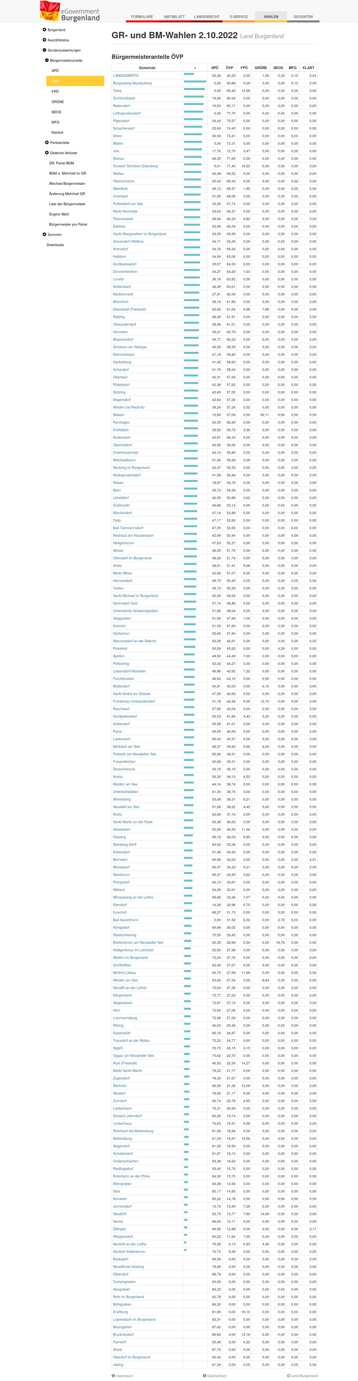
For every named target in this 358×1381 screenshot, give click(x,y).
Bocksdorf (120, 1258)
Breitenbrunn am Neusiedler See (138, 942)
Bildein (118, 143)
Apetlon (119, 655)
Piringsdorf (121, 882)
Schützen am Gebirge (130, 346)
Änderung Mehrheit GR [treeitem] (67, 193)
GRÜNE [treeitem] (58, 101)
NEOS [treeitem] (56, 111)
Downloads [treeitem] (55, 244)
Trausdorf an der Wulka (131, 1040)
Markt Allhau (122, 572)
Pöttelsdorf (121, 384)
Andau (118, 776)
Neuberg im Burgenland (131, 467)
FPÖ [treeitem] (55, 91)
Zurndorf (119, 1100)
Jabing (118, 1364)
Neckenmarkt (123, 294)
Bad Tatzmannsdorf (128, 527)
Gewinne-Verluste (63, 152)
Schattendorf (123, 1153)
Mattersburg (122, 1138)
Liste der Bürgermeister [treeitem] (67, 203)
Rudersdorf (121, 437)
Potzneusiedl (123, 218)
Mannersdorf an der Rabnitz (134, 640)
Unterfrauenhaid (125, 452)
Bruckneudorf (123, 1334)
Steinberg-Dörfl (124, 844)
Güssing (119, 836)
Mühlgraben (122, 1304)
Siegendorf (121, 1145)
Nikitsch (119, 889)
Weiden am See (125, 784)
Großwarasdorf (124, 263)
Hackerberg (122, 361)
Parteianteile (59, 142)
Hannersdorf (122, 580)
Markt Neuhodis (125, 211)
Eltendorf (120, 904)
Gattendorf (121, 723)
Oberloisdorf (122, 444)
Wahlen (271, 16)
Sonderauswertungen (64, 50)
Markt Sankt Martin (127, 1070)
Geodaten (303, 16)
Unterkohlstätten (125, 791)
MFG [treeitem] (55, 122)
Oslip (117, 520)
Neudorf (119, 1093)
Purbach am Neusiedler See (134, 753)
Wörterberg (122, 799)
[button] (43, 30)
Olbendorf (120, 1274)
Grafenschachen (126, 1160)
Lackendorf (121, 738)
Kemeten (120, 1198)
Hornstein (120, 331)
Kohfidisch (121, 429)
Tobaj (117, 90)
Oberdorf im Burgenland (131, 1356)
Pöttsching (121, 663)
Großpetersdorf (125, 716)
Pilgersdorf (121, 120)
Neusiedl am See (126, 806)
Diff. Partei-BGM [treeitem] (61, 162)
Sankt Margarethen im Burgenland (139, 233)
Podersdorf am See (128, 203)
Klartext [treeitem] (57, 132)
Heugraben (121, 1289)
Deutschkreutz (124, 768)
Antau (117, 565)
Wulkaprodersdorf (127, 474)
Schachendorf (123, 128)
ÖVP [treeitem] (55, 81)
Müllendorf (121, 686)
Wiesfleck (120, 188)
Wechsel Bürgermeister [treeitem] (67, 183)
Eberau (118, 158)
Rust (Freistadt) (125, 1062)
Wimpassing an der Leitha (133, 897)
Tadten (118, 588)
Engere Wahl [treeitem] (59, 214)
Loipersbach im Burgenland (134, 1319)
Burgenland (57, 29)
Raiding (119, 316)
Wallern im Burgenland (130, 957)
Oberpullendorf (124, 324)
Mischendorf (122, 512)
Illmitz (117, 814)
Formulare (142, 16)
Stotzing (119, 392)
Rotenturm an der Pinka (131, 1176)
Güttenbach (122, 286)
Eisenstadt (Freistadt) (129, 309)
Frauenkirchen (124, 761)
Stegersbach (122, 1002)
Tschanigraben (124, 1281)
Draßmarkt (121, 505)
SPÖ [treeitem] (55, 70)
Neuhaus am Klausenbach (133, 535)
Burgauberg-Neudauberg (132, 82)
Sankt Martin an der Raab (133, 821)
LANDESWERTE (126, 75)
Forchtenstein (123, 678)
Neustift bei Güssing (128, 1266)
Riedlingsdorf (123, 1168)
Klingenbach (122, 995)
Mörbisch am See (126, 746)
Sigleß (118, 1047)
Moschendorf (123, 339)
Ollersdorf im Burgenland (132, 557)
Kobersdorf (121, 851)
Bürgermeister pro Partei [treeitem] (68, 224)
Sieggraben (122, 618)
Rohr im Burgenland (128, 1296)
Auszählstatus (58, 39)
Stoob (117, 1349)
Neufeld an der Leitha (129, 1243)
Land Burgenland (304, 1375)
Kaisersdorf (122, 1032)
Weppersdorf (123, 1236)
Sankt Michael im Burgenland (135, 595)
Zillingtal (119, 1228)
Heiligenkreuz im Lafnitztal (133, 949)
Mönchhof (120, 301)
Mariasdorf (121, 866)
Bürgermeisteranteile (66, 60)
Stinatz (118, 550)
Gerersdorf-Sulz (125, 603)
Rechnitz (119, 1085)
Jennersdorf (122, 1206)
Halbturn (119, 256)
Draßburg (120, 1311)
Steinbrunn (121, 874)
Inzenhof (119, 912)
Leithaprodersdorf (127, 113)
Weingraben (122, 1183)
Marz (117, 490)
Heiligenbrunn (123, 542)
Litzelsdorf (121, 497)
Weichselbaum (124, 459)
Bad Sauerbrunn (125, 919)
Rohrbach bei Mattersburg (133, 1130)
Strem (117, 135)
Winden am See (125, 980)
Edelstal (119, 226)
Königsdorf (121, 927)
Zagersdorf (121, 1078)
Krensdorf (120, 248)
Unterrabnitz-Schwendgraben (135, 610)
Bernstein (120, 859)
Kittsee (118, 482)
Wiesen (118, 414)
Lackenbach (122, 1108)
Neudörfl (119, 1213)
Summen (55, 234)
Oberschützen (124, 180)
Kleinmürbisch (124, 354)
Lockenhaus (122, 1123)
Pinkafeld (120, 648)
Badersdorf (121, 105)
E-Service (239, 16)
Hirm (116, 1010)
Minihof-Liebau (124, 972)
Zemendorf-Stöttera (128, 241)
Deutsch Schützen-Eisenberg (135, 165)
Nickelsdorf (121, 829)
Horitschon (121, 633)
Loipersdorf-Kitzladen (129, 670)
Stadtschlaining (124, 934)
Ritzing (118, 1025)
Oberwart (120, 376)
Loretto (118, 278)
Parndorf (119, 1341)
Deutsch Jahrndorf (127, 1115)
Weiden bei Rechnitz (129, 407)
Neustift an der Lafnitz (130, 987)
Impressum (124, 1375)
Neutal (118, 1221)
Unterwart (120, 196)
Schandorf (121, 369)
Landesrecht (207, 16)
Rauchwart (121, 708)
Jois (116, 150)
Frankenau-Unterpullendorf (134, 701)
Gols (116, 1191)
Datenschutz (216, 1375)
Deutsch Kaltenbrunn (129, 1251)
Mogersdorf (122, 399)
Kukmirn (119, 625)
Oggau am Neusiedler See (133, 1055)
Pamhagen (121, 422)
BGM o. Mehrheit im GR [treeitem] (67, 173)
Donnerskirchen (125, 271)
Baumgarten (122, 1326)
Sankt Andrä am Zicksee (132, 693)
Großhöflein (122, 964)
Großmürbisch (124, 98)
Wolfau (118, 173)
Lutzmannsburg (125, 1017)
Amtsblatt (174, 16)
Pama (117, 731)
